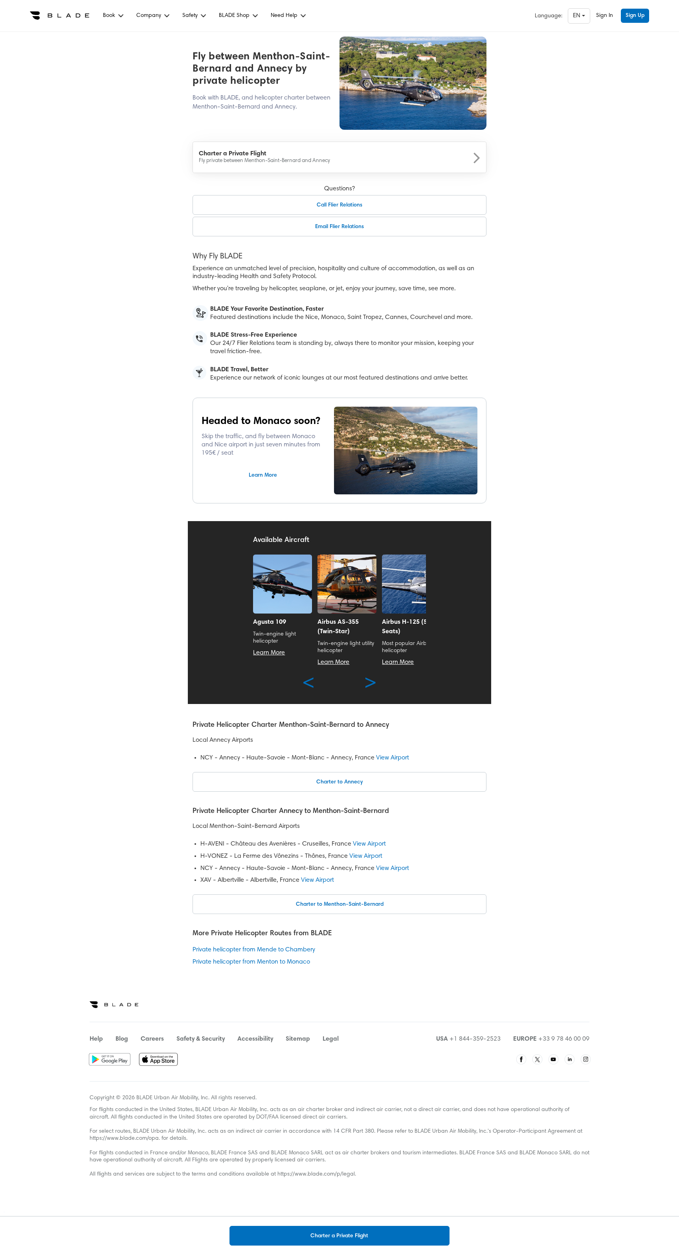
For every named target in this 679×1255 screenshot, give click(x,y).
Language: (548, 16)
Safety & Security (200, 1039)
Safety (190, 15)
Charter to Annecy (339, 782)
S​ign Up (635, 15)
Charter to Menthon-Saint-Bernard (340, 904)
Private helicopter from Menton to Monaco (251, 962)
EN (577, 16)
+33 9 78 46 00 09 (563, 1039)
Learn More (263, 475)
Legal (331, 1039)
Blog (122, 1039)
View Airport (392, 758)
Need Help (285, 15)
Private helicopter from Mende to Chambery (254, 950)
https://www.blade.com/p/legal (316, 1174)
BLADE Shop (235, 15)
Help (96, 1039)
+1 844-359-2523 (475, 1039)
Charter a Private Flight (339, 1236)
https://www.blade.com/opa (124, 1138)
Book (110, 15)
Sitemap (298, 1039)
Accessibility (255, 1039)
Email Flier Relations (339, 227)
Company (149, 15)
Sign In (604, 15)
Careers (152, 1039)
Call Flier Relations (339, 205)
